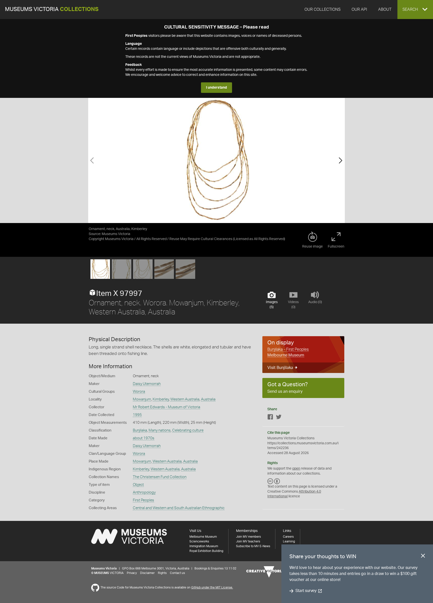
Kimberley (161, 399)
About (384, 10)
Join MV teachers (248, 541)
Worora (139, 391)
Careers (288, 536)
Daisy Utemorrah (147, 384)
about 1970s (143, 438)
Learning (289, 541)
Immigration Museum (203, 546)
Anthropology (144, 492)
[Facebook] (270, 418)
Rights (162, 572)
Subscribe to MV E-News (253, 546)
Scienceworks (199, 541)
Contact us (177, 572)
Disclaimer (147, 572)
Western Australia (184, 399)
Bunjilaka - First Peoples (288, 349)
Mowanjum (142, 399)
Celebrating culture (187, 430)
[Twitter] (279, 418)
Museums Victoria (51, 9)
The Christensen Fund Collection (159, 477)
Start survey (305, 591)
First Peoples (143, 500)
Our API (359, 10)
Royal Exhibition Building (206, 550)
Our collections (322, 10)
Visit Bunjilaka (280, 368)
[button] (415, 9)
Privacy (132, 572)
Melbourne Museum (285, 355)
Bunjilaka (140, 430)
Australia (208, 399)
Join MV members (248, 536)
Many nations (160, 430)
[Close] (423, 556)
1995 (137, 415)
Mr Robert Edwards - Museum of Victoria (166, 407)
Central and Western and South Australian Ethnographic (179, 508)
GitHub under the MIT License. (212, 587)
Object (138, 485)
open (296, 468)
